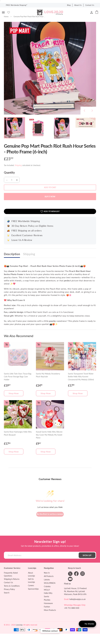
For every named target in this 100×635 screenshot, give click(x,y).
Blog (69, 5)
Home (6, 16)
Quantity (9, 172)
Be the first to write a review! (50, 514)
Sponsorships (33, 589)
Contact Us (89, 5)
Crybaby (47, 586)
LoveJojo (19, 625)
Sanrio (46, 596)
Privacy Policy (9, 589)
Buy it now (50, 196)
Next (92, 111)
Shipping (18, 165)
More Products (50, 610)
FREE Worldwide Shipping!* (16, 5)
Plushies (47, 600)
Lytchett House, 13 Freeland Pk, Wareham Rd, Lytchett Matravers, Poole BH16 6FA (75, 591)
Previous (84, 111)
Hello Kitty (48, 593)
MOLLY (47, 590)
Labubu (47, 579)
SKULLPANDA (49, 583)
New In (47, 573)
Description (12, 254)
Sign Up (87, 555)
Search (6, 593)
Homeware (48, 603)
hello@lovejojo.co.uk (77, 599)
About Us (78, 5)
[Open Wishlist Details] (8, 12)
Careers (31, 585)
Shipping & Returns (11, 579)
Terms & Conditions (12, 586)
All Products (49, 576)
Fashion (47, 607)
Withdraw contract (50, 631)
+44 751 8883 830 (71, 608)
